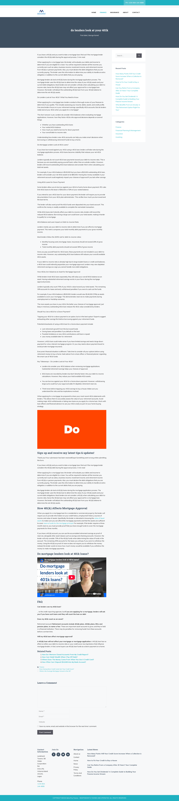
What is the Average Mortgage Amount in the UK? (55, 671)
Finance (103, 12)
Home (94, 12)
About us (77, 754)
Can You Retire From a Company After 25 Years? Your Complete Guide (128, 90)
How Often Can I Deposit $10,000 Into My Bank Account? (64, 662)
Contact (136, 12)
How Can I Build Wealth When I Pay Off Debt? (60, 657)
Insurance (114, 12)
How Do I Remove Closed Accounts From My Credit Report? (65, 654)
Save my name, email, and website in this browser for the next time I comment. (68, 726)
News (76, 764)
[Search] (139, 55)
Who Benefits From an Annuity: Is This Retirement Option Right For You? (128, 107)
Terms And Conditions (78, 774)
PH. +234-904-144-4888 (135, 3)
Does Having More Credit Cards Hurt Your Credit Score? (56, 669)
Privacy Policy (76, 768)
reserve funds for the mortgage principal (58, 523)
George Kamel (93, 35)
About (125, 12)
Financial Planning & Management (128, 130)
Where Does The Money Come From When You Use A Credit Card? (68, 660)
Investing (119, 137)
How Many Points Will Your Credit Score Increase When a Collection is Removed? (128, 76)
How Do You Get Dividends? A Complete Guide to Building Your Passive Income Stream (127, 98)
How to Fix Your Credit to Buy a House (102, 760)
